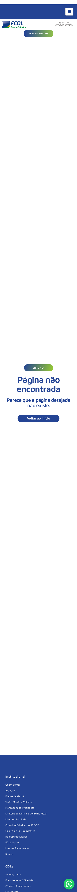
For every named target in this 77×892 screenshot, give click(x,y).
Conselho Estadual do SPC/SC (22, 825)
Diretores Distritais (15, 819)
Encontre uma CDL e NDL (19, 880)
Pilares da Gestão (15, 796)
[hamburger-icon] (69, 12)
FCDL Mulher (12, 842)
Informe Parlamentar (17, 848)
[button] (38, 367)
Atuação (10, 790)
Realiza (9, 853)
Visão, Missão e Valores (18, 801)
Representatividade (16, 836)
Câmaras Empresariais (17, 885)
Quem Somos (12, 784)
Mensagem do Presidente (19, 807)
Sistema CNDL (13, 874)
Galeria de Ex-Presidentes (20, 830)
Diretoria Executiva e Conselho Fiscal (26, 813)
